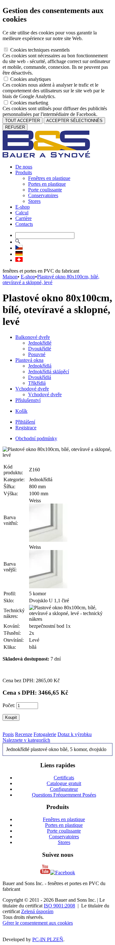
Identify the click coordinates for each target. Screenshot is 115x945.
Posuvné (36, 354)
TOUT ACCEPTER (22, 120)
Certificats (64, 777)
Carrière (23, 218)
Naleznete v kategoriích (26, 740)
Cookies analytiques (30, 79)
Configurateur (64, 789)
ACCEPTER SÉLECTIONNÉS (74, 120)
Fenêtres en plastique (49, 178)
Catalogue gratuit (64, 783)
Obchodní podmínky (36, 438)
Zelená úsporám (37, 911)
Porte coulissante (45, 189)
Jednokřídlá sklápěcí (48, 371)
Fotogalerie (45, 734)
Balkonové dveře (32, 337)
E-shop (22, 207)
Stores (34, 201)
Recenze (23, 734)
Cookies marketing (28, 102)
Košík (21, 411)
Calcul (21, 212)
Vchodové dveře (32, 388)
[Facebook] (62, 872)
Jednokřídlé (39, 343)
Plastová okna (29, 360)
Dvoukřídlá (39, 377)
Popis (8, 734)
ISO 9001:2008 (59, 905)
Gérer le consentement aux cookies (38, 923)
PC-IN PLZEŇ (47, 939)
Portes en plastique (47, 184)
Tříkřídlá (37, 383)
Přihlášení (25, 422)
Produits (23, 172)
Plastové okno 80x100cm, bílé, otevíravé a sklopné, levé (51, 279)
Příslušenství (28, 400)
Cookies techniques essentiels (39, 50)
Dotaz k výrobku (74, 734)
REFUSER (15, 127)
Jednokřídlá (39, 366)
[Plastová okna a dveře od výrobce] (46, 156)
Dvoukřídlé (39, 348)
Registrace (25, 427)
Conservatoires (43, 195)
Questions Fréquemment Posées (64, 795)
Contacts (24, 224)
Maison (10, 276)
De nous (23, 166)
